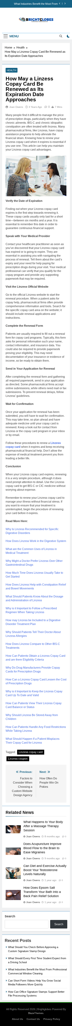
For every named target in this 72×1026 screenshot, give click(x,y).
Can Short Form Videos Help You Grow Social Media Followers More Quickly (31, 5)
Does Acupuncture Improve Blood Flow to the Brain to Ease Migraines (42, 848)
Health (11, 70)
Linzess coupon (18, 758)
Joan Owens (16, 107)
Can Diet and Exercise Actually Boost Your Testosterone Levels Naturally (44, 870)
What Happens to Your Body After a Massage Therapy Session (43, 826)
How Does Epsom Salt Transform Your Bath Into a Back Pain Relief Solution (42, 892)
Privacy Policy (51, 1019)
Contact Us (33, 1019)
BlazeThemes (35, 1013)
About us (17, 1019)
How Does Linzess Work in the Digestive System (36, 541)
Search (10, 916)
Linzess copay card (31, 752)
